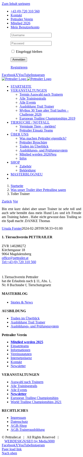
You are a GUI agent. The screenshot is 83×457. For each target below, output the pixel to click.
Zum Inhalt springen (16, 4)
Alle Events (19, 390)
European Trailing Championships (34, 398)
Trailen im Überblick (25, 318)
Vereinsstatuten (21, 354)
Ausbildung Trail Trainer (28, 322)
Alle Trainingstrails (24, 386)
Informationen (20, 350)
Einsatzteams (20, 346)
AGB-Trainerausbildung (28, 429)
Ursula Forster (12, 228)
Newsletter (18, 366)
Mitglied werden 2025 (27, 342)
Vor (15, 201)
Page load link (12, 449)
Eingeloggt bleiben (28, 51)
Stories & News (22, 302)
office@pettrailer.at (15, 258)
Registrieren (19, 67)
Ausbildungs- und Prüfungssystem (35, 326)
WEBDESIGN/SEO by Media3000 (29, 441)
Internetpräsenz (21, 358)
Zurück (7, 201)
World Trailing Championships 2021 (36, 402)
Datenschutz (19, 422)
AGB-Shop (19, 425)
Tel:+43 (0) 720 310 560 (19, 262)
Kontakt (16, 362)
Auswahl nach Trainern (27, 382)
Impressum (18, 418)
